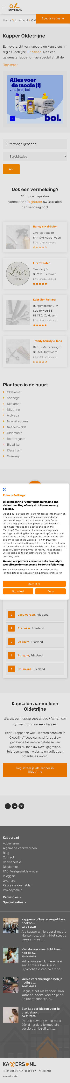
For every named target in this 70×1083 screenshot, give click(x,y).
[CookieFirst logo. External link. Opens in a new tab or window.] (4, 489)
